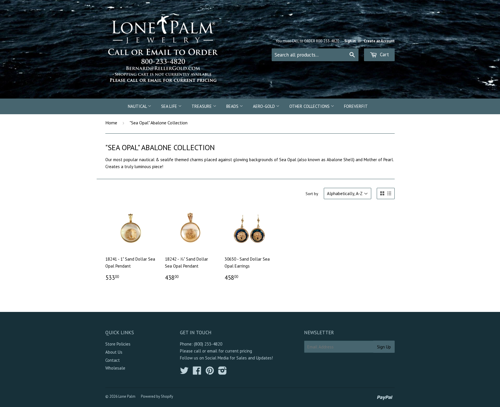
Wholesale (115, 368)
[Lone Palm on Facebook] (197, 372)
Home (111, 123)
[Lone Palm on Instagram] (222, 372)
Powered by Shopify (157, 396)
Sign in (350, 41)
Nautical (138, 106)
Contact (112, 360)
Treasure (202, 106)
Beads (233, 106)
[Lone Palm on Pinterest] (209, 372)
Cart (383, 54)
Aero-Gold (264, 106)
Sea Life (169, 106)
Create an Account (379, 41)
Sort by (312, 193)
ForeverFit (356, 106)
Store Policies (117, 344)
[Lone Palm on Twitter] (184, 372)
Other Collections (310, 106)
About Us (113, 352)
